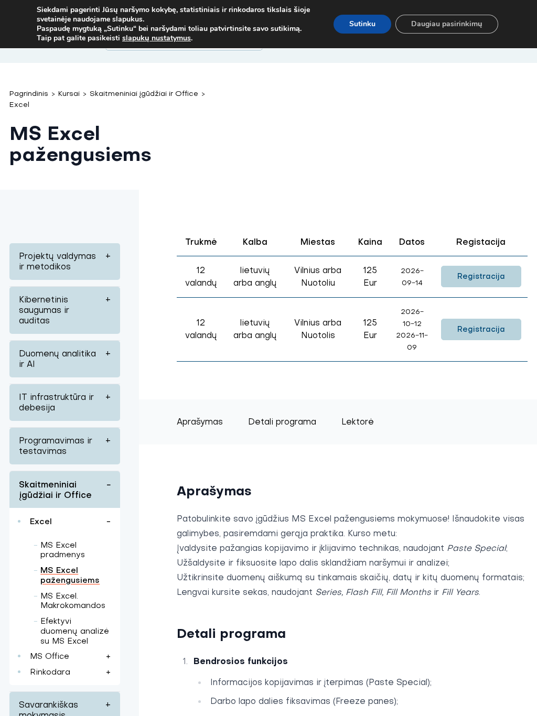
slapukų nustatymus (156, 38)
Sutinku (362, 24)
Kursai (69, 93)
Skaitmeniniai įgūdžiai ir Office (144, 93)
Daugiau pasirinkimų (446, 24)
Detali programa (282, 421)
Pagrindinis (28, 93)
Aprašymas (200, 421)
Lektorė (357, 421)
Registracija (481, 276)
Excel (19, 104)
